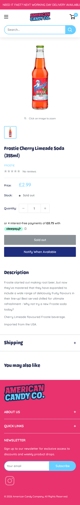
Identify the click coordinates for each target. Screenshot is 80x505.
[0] (72, 16)
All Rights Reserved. (56, 496)
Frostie (9, 165)
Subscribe (63, 466)
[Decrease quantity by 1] (23, 208)
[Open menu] (6, 16)
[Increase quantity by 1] (45, 208)
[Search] (71, 29)
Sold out (40, 240)
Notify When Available (40, 252)
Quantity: (10, 208)
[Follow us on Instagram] (9, 481)
